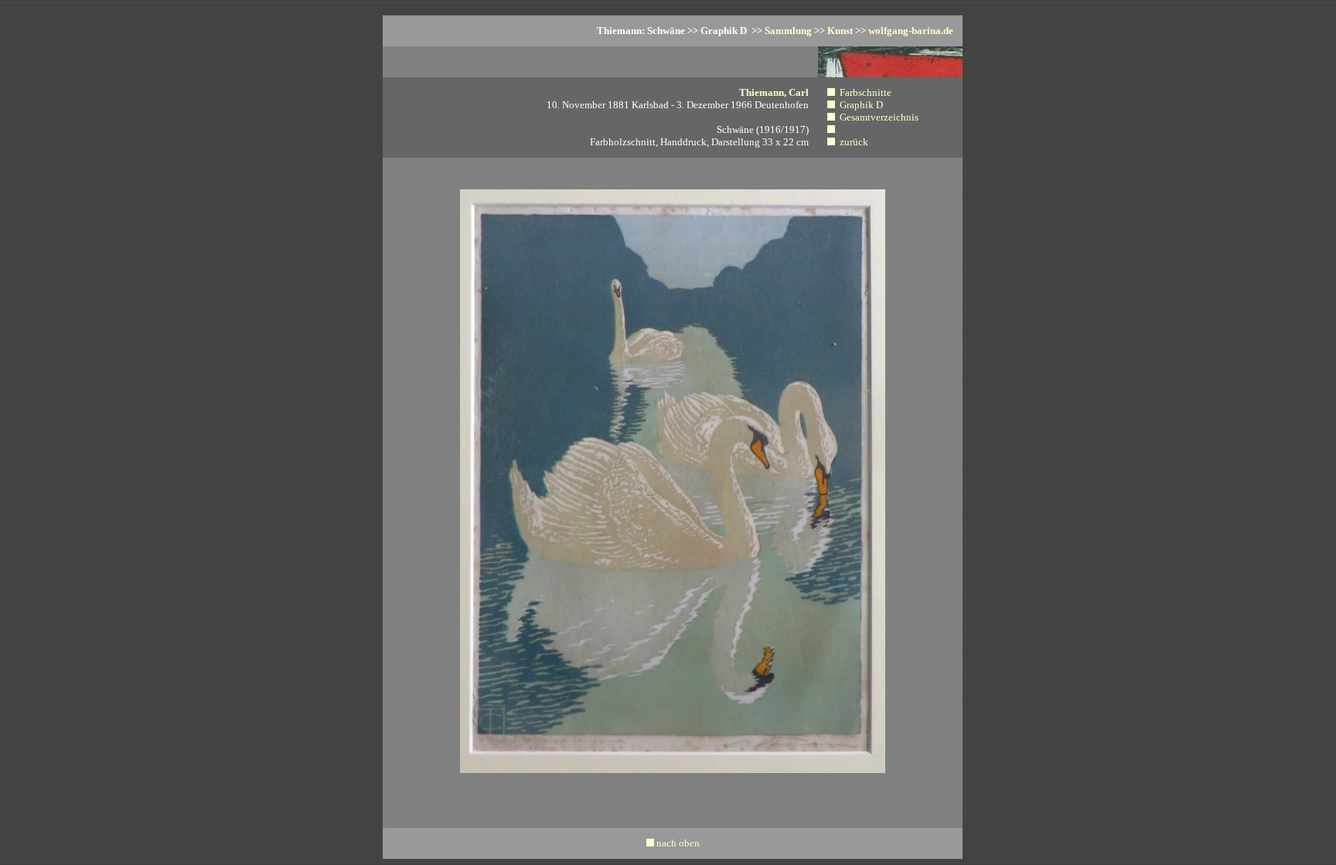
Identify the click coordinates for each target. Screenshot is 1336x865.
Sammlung (788, 30)
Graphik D (861, 105)
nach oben (678, 843)
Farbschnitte (865, 92)
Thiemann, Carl (774, 92)
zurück (854, 142)
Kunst (840, 30)
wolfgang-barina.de (910, 30)
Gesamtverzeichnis (879, 117)
